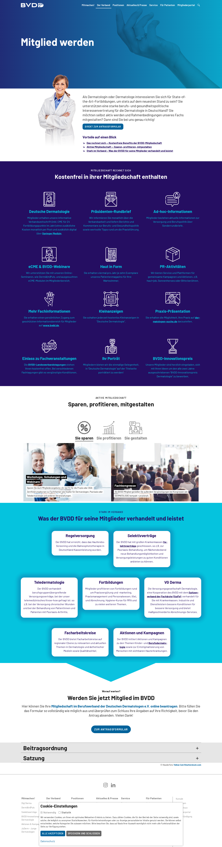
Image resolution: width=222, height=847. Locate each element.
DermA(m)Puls (27, 807)
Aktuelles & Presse (137, 5)
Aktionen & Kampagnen (32, 824)
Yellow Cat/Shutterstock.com (187, 765)
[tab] (84, 430)
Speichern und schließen (84, 833)
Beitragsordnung (45, 747)
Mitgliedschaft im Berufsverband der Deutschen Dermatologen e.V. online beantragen (114, 706)
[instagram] (107, 786)
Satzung (34, 757)
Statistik (66, 812)
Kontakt (179, 798)
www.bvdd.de (51, 325)
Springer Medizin (51, 233)
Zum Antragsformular (111, 729)
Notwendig (49, 812)
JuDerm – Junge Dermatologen (28, 830)
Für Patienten (167, 5)
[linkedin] (115, 786)
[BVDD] (32, 4)
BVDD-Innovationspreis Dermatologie (32, 818)
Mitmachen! (88, 5)
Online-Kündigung (184, 816)
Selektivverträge (29, 812)
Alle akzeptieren (53, 833)
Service (153, 5)
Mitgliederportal (186, 5)
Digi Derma (26, 803)
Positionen (118, 5)
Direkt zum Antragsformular (103, 126)
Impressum (181, 803)
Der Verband (103, 5)
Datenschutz (182, 807)
